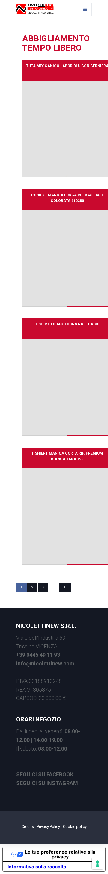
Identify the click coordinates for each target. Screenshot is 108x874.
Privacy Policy (48, 826)
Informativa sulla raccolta (37, 867)
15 (65, 587)
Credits (28, 826)
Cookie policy (75, 826)
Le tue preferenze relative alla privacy (60, 854)
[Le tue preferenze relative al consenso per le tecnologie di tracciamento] (97, 863)
